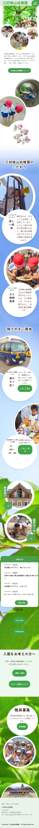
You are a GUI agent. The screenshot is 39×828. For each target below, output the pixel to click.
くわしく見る (25, 388)
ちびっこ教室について (19, 684)
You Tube (19, 620)
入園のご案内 (19, 673)
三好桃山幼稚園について (19, 70)
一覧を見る (21, 602)
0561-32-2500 (9, 815)
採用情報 (22, 726)
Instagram (19, 631)
